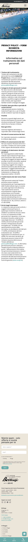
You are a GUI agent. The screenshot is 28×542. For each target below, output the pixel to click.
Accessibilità (5, 532)
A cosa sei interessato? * (6, 456)
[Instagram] (2, 502)
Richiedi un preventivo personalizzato (12, 495)
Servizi (3, 533)
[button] (24, 534)
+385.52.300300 (6, 517)
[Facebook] (5, 502)
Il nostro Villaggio (6, 528)
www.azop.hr (17, 260)
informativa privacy (7, 463)
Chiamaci (23, 540)
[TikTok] (10, 502)
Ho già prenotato (18, 1)
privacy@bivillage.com (9, 85)
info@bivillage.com (7, 518)
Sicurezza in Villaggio (6, 535)
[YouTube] (7, 502)
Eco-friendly (5, 530)
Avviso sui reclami (6, 520)
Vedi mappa (4, 515)
